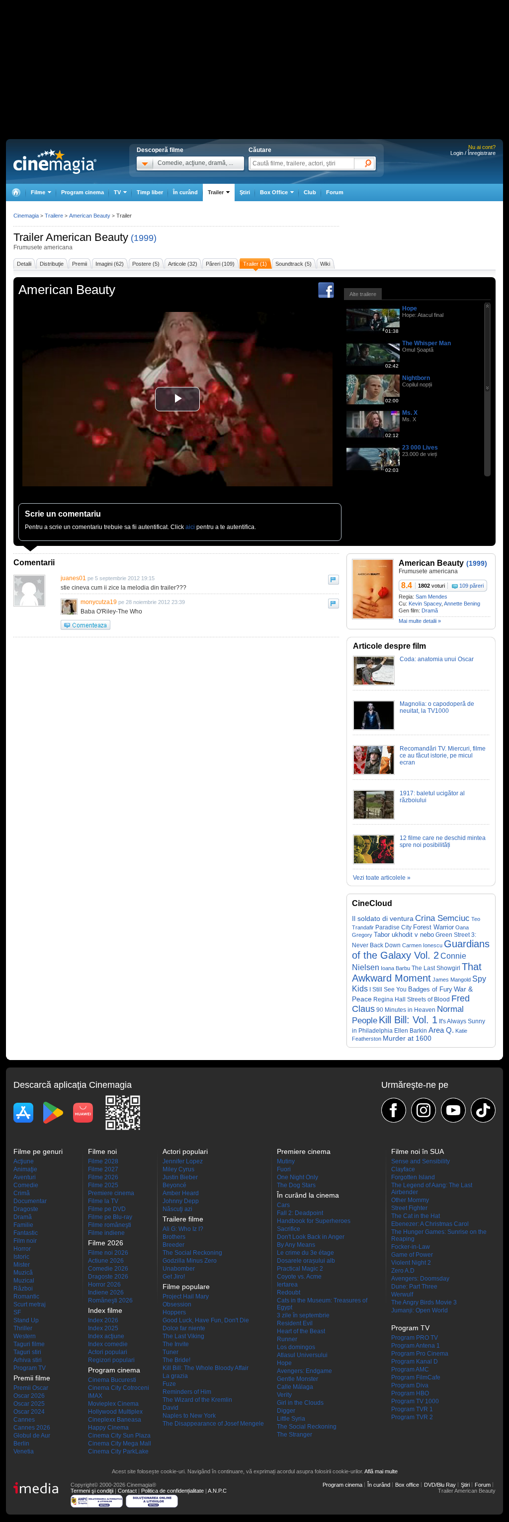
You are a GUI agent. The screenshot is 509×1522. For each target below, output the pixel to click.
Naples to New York (189, 1415)
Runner (287, 1339)
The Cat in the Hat (415, 1216)
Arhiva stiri (27, 1360)
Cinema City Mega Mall (119, 1443)
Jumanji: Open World (419, 1310)
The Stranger (294, 1434)
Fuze (169, 1383)
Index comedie (108, 1344)
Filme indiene (106, 1232)
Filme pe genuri (38, 1151)
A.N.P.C (217, 1491)
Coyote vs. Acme (299, 1276)
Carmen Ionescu (422, 945)
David (170, 1407)
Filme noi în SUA (417, 1151)
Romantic (26, 1296)
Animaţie (25, 1169)
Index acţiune (106, 1336)
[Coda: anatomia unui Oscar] (374, 683)
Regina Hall (389, 999)
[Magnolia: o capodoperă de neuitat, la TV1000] (374, 728)
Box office (407, 1485)
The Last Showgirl (436, 968)
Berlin (21, 1443)
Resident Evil (295, 1323)
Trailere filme (183, 1219)
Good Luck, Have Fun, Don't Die (206, 1320)
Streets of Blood (428, 999)
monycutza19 (99, 602)
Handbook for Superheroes (313, 1221)
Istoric (21, 1256)
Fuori (284, 1169)
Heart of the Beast (301, 1331)
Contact (127, 1491)
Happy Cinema (108, 1427)
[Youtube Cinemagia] (453, 1110)
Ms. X (410, 412)
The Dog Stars (296, 1185)
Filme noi (102, 1151)
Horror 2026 (104, 1284)
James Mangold (451, 980)
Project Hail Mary (186, 1296)
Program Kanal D (414, 1361)
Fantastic (25, 1232)
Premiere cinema (111, 1193)
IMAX (95, 1395)
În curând (185, 192)
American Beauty (87, 237)
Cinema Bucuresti (112, 1379)
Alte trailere (362, 294)
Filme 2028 (103, 1161)
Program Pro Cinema (419, 1353)
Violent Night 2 (411, 1262)
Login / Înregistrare (473, 153)
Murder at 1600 (407, 1038)
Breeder (173, 1244)
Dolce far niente (184, 1328)
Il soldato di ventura (383, 918)
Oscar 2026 (29, 1395)
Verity (284, 1394)
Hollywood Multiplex (115, 1411)
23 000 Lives (420, 447)
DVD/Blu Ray (440, 1485)
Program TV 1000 (415, 1401)
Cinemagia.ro (54, 161)
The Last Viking (183, 1336)
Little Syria (291, 1418)
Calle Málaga (295, 1386)
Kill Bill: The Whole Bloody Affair (206, 1368)
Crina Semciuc (442, 918)
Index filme (105, 1310)
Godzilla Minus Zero (190, 1260)
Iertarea (287, 1284)
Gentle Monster (297, 1378)
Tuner (170, 1352)
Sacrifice (288, 1228)
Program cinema (82, 192)
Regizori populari (111, 1360)
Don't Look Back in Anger (310, 1236)
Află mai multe (381, 1471)
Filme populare (186, 1287)
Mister (21, 1264)
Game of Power (412, 1254)
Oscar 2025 (29, 1403)
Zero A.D (403, 1270)
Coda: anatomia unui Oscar (437, 659)
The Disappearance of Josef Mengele (213, 1423)
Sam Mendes (431, 597)
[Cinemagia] (16, 192)
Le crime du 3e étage (305, 1252)
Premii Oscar (30, 1387)
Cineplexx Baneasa (114, 1419)
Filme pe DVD (107, 1209)
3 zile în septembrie (303, 1315)
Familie (23, 1224)
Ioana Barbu (395, 968)
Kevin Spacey (425, 604)
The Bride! (176, 1360)
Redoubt (288, 1292)
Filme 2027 (103, 1169)
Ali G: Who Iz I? (183, 1228)
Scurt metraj (29, 1304)
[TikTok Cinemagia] (483, 1110)
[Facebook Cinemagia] (393, 1110)
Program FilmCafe (415, 1377)
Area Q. (441, 1030)
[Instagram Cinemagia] (423, 1110)
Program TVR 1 (412, 1409)
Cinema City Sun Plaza (119, 1435)
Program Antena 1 (415, 1345)
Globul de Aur (31, 1435)
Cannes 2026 (31, 1427)
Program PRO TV (414, 1337)
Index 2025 (103, 1328)
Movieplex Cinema (113, 1403)
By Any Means (296, 1244)
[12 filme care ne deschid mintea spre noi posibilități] (374, 862)
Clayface (403, 1169)
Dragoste (25, 1209)
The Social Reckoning (192, 1252)
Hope (409, 308)
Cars (283, 1205)
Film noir (25, 1240)
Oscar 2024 (29, 1411)
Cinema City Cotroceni (118, 1387)
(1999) (144, 238)
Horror (22, 1248)
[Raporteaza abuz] (333, 580)
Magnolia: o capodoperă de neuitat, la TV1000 (437, 707)
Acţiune (23, 1161)
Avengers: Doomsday (420, 1278)
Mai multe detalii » (420, 621)
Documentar (30, 1201)
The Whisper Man (426, 343)
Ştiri (245, 192)
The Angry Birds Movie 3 (424, 1302)
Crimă (21, 1193)
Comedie (25, 1185)
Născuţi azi (177, 1209)
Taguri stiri (27, 1352)
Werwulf (402, 1294)
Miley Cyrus (178, 1169)
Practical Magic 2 (300, 1268)
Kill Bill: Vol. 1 (408, 1019)
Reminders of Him (187, 1391)
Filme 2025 (103, 1185)
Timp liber (150, 192)
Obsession (177, 1304)
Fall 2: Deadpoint (300, 1213)
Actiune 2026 (106, 1260)
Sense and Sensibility (420, 1161)
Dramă (430, 610)
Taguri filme (29, 1344)
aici (190, 527)
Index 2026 (103, 1320)
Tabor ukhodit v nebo (404, 934)
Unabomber (179, 1268)
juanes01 (73, 578)
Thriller (22, 1328)
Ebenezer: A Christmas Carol (430, 1223)
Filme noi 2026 (108, 1252)
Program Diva (409, 1385)
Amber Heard (181, 1193)
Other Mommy (410, 1200)
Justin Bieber (180, 1177)
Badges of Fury (430, 989)
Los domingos (296, 1347)
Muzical (23, 1280)
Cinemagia (26, 216)
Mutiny (286, 1161)
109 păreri (471, 586)
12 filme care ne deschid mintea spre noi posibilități (443, 841)
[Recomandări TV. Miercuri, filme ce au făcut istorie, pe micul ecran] (374, 772)
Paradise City (393, 927)
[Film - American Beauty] (373, 617)
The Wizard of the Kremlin (197, 1399)
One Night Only (297, 1177)
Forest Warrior (433, 927)
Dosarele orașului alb (306, 1260)
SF (17, 1312)
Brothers (174, 1236)
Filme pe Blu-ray (110, 1217)
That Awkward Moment (417, 972)
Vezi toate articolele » (382, 877)
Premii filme (31, 1378)
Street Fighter (409, 1208)
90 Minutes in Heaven (405, 1009)
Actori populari (107, 1352)
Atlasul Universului (302, 1355)
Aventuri (24, 1177)
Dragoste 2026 (108, 1276)
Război (23, 1288)
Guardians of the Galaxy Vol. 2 (421, 949)
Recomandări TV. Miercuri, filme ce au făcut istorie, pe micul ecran (443, 755)
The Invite (176, 1344)
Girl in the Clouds (300, 1402)
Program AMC (410, 1369)
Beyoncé (174, 1185)
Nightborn (416, 378)
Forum (334, 192)
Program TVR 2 (412, 1417)
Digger (286, 1410)
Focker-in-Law (410, 1246)
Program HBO (410, 1393)
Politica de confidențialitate (172, 1491)
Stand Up (26, 1320)
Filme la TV (103, 1201)
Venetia (23, 1451)
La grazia (175, 1375)
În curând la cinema (308, 1195)
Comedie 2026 (108, 1268)
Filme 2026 (103, 1177)
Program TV (29, 1368)
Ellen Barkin (410, 1030)
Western (24, 1336)
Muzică (23, 1272)
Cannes (24, 1419)
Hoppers (174, 1312)
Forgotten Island (413, 1177)
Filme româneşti (109, 1224)
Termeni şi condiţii (92, 1491)
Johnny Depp (181, 1201)
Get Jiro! (174, 1276)
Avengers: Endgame (304, 1371)
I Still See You (388, 989)
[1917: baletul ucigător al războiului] (374, 817)
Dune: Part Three (414, 1286)
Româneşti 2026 (110, 1300)
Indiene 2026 (106, 1292)
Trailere (54, 216)
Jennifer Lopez (183, 1161)
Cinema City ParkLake (118, 1451)
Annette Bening (462, 604)
